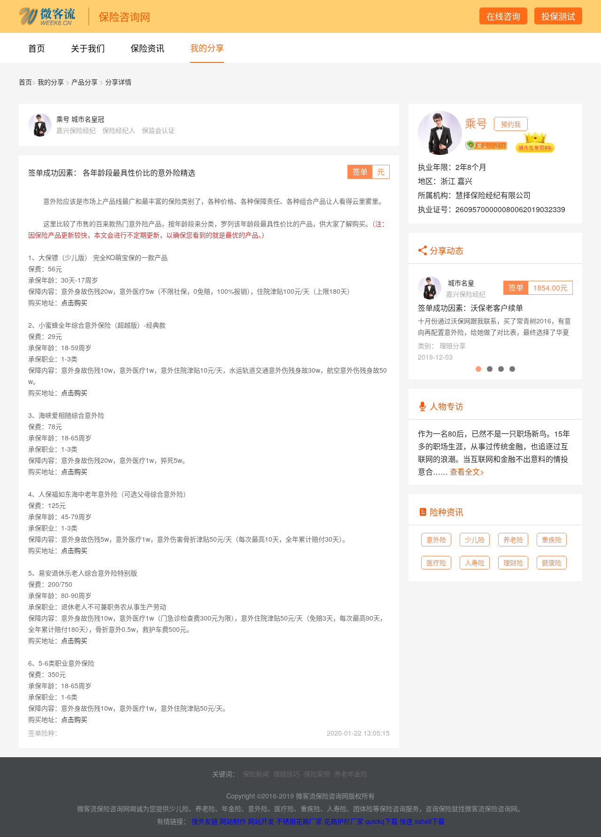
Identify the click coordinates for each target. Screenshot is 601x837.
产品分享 (84, 81)
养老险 (513, 539)
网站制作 (233, 821)
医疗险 (436, 562)
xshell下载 (430, 821)
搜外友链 (205, 821)
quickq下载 (381, 821)
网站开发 (261, 821)
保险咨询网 (124, 16)
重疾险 (552, 539)
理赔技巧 (286, 773)
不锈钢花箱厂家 (299, 821)
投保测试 (558, 16)
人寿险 (475, 562)
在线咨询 (503, 16)
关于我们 (88, 48)
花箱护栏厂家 (343, 821)
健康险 (552, 562)
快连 (406, 821)
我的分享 (207, 47)
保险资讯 (147, 48)
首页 (36, 48)
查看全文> (467, 471)
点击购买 (74, 302)
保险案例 (317, 773)
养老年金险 (350, 773)
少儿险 (475, 539)
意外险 (436, 539)
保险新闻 (256, 773)
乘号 (476, 123)
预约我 (511, 124)
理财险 (513, 562)
